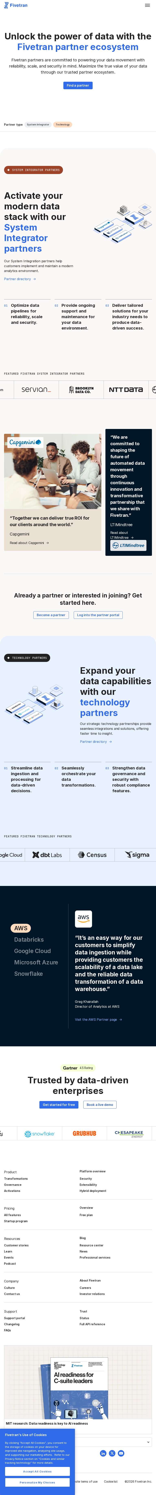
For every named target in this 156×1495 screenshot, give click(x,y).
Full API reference (92, 1324)
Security (86, 1178)
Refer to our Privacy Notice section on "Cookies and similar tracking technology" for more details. (37, 1458)
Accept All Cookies (37, 1471)
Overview (86, 1207)
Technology (63, 124)
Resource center (91, 1245)
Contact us (12, 1294)
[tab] (21, 928)
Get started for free (59, 1105)
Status (84, 1318)
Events (9, 1257)
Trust (83, 1311)
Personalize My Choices (37, 1482)
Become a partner (51, 615)
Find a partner (78, 85)
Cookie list (111, 1481)
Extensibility (88, 1184)
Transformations (16, 1178)
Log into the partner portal (98, 615)
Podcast (10, 1263)
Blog (83, 1238)
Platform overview (93, 1171)
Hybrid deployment (93, 1191)
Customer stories (16, 1245)
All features (12, 1215)
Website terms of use (83, 1481)
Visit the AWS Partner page (96, 1019)
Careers (85, 1287)
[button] (147, 5)
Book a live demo (100, 1105)
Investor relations (92, 1294)
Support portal (14, 1318)
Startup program (16, 1221)
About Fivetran (90, 1280)
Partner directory (17, 279)
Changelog (12, 1324)
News (84, 1251)
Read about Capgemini (27, 543)
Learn (8, 1251)
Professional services (95, 1257)
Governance (13, 1184)
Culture (9, 1287)
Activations (12, 1191)
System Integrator (38, 124)
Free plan (86, 1215)
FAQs (7, 1330)
